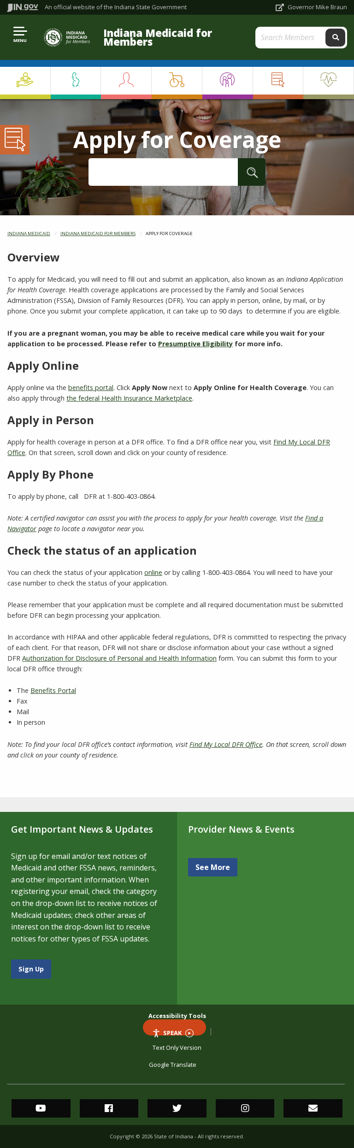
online (153, 572)
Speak (172, 1032)
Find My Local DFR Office (225, 744)
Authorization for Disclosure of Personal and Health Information (119, 658)
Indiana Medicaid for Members (157, 37)
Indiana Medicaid (28, 234)
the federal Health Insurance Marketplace (129, 398)
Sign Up (31, 969)
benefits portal (90, 387)
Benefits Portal (53, 690)
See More (212, 867)
